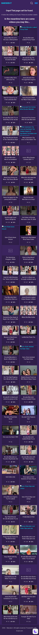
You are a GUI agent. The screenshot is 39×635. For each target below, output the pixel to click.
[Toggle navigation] (36, 3)
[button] (35, 631)
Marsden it (6, 3)
